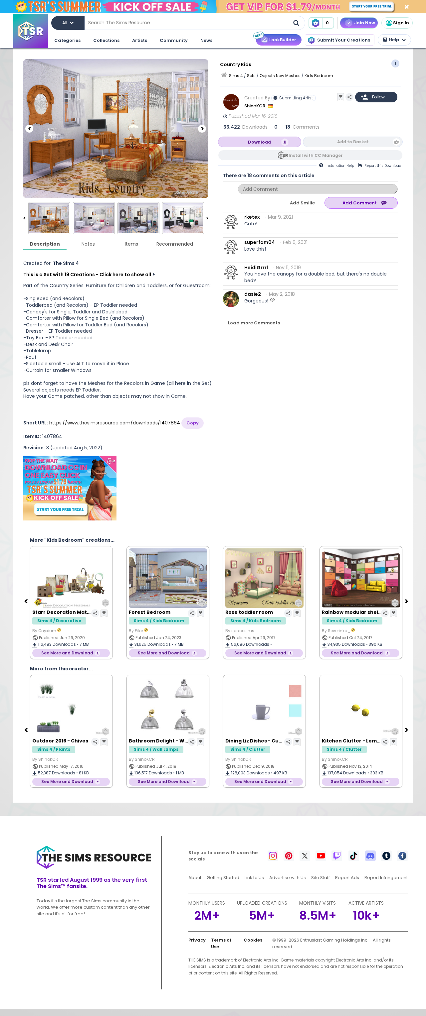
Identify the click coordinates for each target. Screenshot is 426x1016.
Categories (67, 40)
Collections (106, 40)
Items (131, 244)
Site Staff (320, 877)
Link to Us (254, 877)
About (194, 877)
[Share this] (349, 97)
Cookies (253, 940)
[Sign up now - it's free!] (69, 488)
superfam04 (259, 242)
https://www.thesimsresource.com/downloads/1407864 (114, 422)
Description (45, 244)
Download (259, 142)
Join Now (364, 23)
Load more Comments (254, 323)
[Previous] (29, 129)
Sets (251, 75)
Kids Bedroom (319, 75)
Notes (88, 244)
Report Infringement (386, 877)
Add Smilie (302, 203)
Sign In (401, 23)
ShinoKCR (255, 106)
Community (174, 40)
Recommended (174, 244)
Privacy (197, 940)
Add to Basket (353, 142)
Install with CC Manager (316, 155)
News (206, 40)
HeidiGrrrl (256, 267)
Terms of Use (221, 943)
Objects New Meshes (280, 75)
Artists (139, 40)
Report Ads (347, 877)
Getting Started (223, 877)
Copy (192, 423)
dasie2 (252, 294)
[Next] (202, 129)
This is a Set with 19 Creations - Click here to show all (87, 274)
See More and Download (67, 653)
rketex (252, 217)
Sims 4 (236, 75)
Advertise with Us (287, 877)
